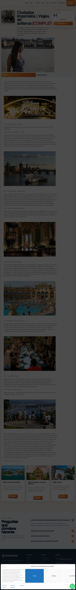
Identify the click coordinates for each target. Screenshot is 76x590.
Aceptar (34, 575)
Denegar (54, 575)
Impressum (22, 585)
